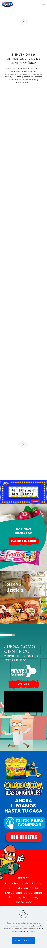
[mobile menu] (43, 4)
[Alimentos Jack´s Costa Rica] (7, 4)
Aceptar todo (23, 940)
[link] (23, 442)
